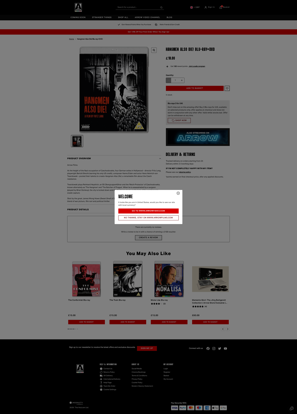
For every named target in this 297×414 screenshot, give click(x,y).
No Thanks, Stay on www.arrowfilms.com (148, 218)
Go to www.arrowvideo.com (148, 211)
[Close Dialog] (178, 193)
